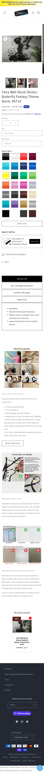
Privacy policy (24, 757)
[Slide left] (2, 83)
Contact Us (9, 685)
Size (3, 129)
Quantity (5, 118)
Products (8, 669)
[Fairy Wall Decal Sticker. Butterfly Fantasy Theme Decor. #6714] (22, 626)
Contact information (29, 760)
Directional (5, 139)
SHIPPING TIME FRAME (22, 293)
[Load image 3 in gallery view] (33, 83)
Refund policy (14, 757)
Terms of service (36, 757)
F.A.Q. (7, 679)
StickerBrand (17, 754)
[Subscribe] (33, 705)
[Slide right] (41, 83)
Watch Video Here (12, 443)
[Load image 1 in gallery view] (11, 83)
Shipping (4, 110)
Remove (30, 618)
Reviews (8, 690)
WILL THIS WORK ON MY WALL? (22, 286)
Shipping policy (16, 760)
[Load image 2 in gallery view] (22, 83)
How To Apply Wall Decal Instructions (19, 674)
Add (35, 241)
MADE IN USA (22, 300)
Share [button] (6, 262)
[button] (4, 12)
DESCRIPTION (22, 279)
